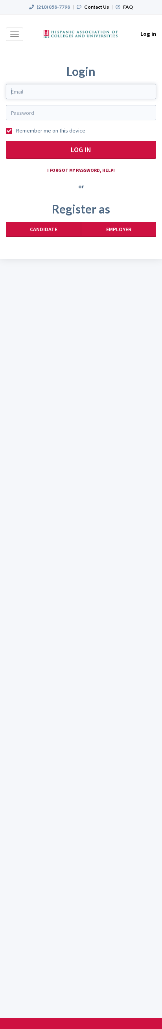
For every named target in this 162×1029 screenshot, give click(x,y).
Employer (118, 229)
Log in (81, 149)
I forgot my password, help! (81, 170)
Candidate (43, 229)
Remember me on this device (50, 130)
